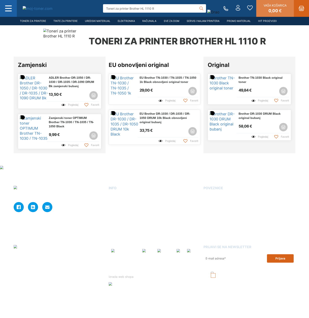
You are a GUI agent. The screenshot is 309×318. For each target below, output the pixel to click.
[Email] (47, 207)
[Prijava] (238, 8)
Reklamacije (212, 220)
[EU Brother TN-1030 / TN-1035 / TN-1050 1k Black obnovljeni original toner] (121, 85)
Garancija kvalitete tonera (221, 202)
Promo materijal (239, 21)
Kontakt (114, 202)
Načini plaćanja (120, 238)
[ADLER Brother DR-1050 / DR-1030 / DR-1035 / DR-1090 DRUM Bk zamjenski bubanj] (30, 88)
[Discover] (194, 252)
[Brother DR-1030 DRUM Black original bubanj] (220, 121)
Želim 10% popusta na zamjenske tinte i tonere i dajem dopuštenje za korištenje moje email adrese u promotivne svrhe (252, 277)
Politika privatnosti (151, 269)
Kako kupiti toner (215, 208)
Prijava (280, 258)
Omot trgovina (213, 226)
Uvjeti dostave (119, 208)
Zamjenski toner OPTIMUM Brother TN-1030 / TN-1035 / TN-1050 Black (71, 122)
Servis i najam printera (203, 21)
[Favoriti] (250, 8)
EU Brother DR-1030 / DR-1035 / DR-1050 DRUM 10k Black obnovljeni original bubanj (165, 118)
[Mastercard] (165, 252)
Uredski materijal (97, 21)
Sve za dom (171, 21)
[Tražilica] (201, 8)
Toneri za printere (33, 21)
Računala (149, 21)
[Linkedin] (33, 207)
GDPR (113, 226)
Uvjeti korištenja (177, 269)
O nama (114, 196)
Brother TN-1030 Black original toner (261, 80)
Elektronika (126, 21)
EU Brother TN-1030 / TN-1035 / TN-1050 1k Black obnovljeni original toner (168, 80)
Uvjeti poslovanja (121, 214)
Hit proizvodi (267, 21)
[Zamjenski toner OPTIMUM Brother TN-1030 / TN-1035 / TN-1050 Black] (30, 128)
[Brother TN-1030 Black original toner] (220, 85)
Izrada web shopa (121, 276)
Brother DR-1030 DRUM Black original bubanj (260, 116)
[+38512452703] (225, 8)
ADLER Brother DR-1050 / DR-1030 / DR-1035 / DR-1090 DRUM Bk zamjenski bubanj (71, 82)
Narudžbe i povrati (122, 232)
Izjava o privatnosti (122, 220)
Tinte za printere (65, 21)
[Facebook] (19, 207)
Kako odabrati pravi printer (222, 214)
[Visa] (180, 252)
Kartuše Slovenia (215, 232)
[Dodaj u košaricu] (93, 95)
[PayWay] (148, 252)
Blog (206, 196)
